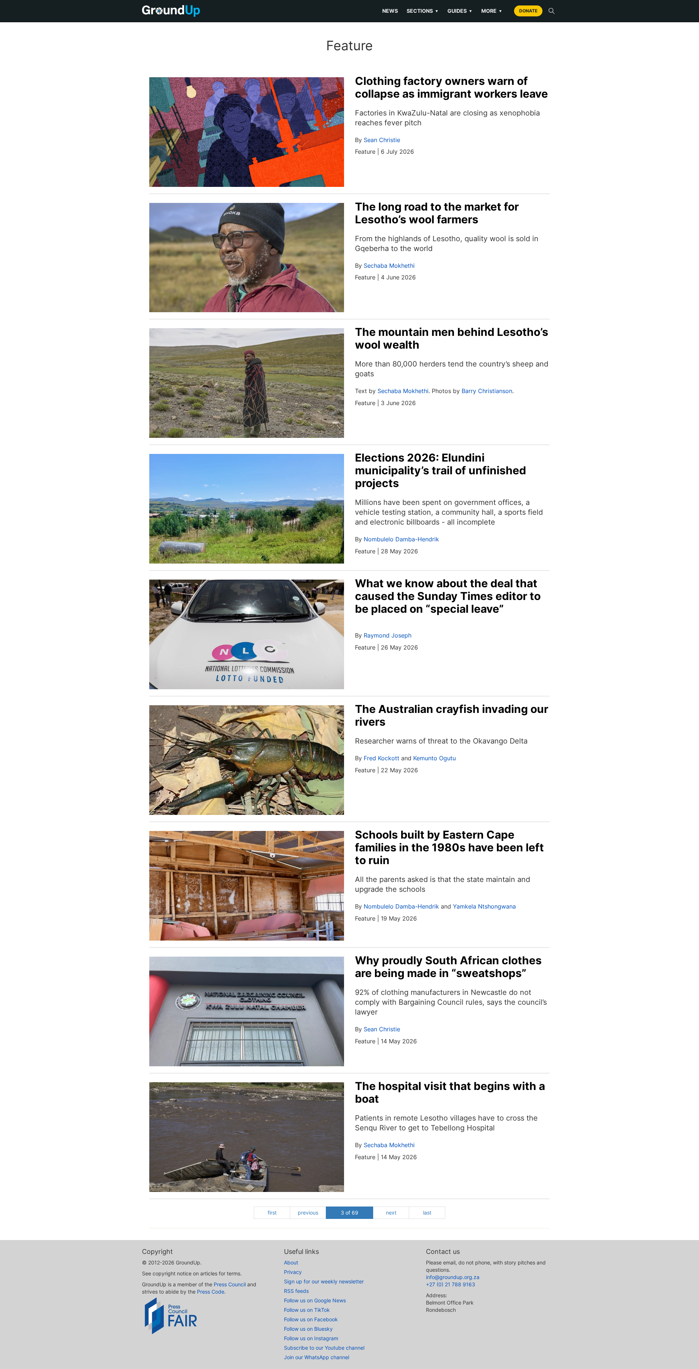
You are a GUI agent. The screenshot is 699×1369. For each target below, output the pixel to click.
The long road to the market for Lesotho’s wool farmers (437, 213)
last (427, 1212)
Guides (460, 11)
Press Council (230, 1284)
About (291, 1262)
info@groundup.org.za (452, 1277)
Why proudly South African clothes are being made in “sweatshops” (448, 967)
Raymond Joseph (387, 635)
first (272, 1212)
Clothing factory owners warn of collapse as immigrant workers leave (451, 87)
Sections (423, 11)
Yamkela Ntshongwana (484, 906)
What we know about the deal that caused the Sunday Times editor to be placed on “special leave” (448, 596)
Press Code (210, 1291)
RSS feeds (296, 1291)
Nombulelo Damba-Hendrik (401, 539)
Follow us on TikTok (307, 1310)
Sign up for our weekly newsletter (324, 1281)
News (390, 11)
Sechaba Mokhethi (389, 265)
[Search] (551, 10)
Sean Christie (382, 140)
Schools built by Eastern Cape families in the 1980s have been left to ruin (449, 847)
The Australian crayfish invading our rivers (451, 715)
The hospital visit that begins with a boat (450, 1092)
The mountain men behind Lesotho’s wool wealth (451, 338)
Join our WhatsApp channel (316, 1357)
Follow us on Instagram (311, 1338)
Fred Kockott (381, 758)
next (391, 1212)
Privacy (293, 1272)
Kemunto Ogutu (434, 758)
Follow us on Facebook (311, 1319)
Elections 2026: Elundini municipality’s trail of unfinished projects (440, 470)
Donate (528, 10)
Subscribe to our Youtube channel (324, 1348)
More (491, 11)
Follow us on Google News (315, 1300)
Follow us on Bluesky (308, 1329)
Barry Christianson (487, 391)
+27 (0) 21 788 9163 (450, 1284)
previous (308, 1212)
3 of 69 (349, 1212)
